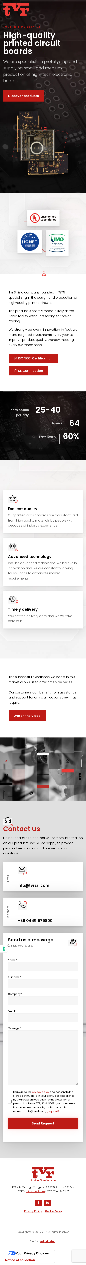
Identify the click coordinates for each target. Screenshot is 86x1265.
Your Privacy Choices (32, 1253)
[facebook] (38, 1203)
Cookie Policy (53, 1211)
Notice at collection (20, 1260)
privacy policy (40, 1092)
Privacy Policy (33, 1211)
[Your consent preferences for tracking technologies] (4, 949)
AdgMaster (47, 1241)
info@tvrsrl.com (35, 1191)
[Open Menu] (79, 10)
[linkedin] (47, 1203)
